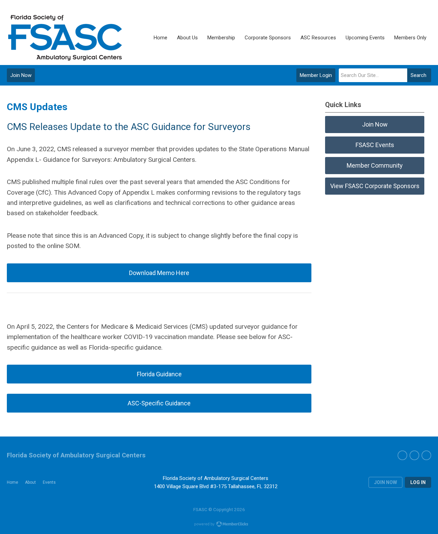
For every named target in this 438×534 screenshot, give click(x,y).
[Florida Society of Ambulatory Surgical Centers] (66, 37)
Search (418, 75)
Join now (385, 482)
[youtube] (414, 455)
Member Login (316, 75)
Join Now (20, 75)
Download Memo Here (159, 272)
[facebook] (402, 455)
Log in (418, 482)
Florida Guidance (159, 374)
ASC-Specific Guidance (159, 403)
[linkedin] (426, 455)
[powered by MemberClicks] (219, 525)
